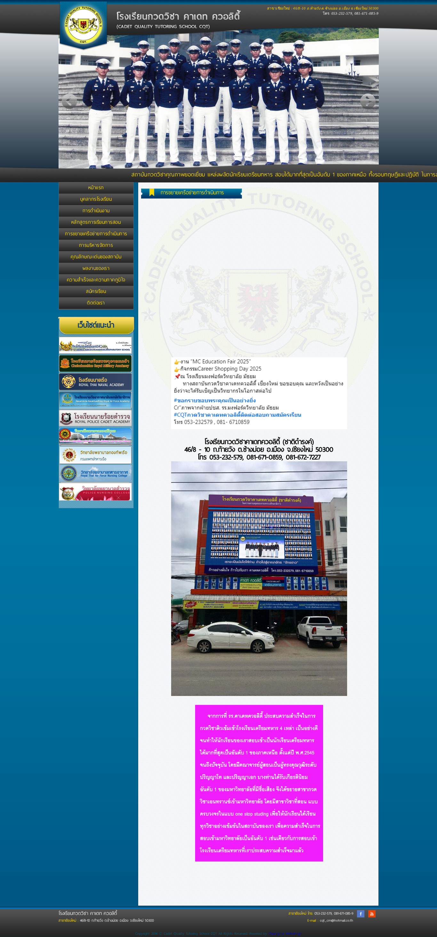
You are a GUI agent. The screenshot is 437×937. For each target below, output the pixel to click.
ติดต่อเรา (96, 303)
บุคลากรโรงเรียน (96, 199)
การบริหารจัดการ (96, 245)
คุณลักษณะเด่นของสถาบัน (96, 257)
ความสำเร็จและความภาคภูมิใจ (96, 280)
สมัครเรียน (96, 291)
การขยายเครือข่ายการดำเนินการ (96, 234)
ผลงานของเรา (96, 268)
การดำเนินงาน (96, 210)
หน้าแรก (96, 187)
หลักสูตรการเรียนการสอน (96, 222)
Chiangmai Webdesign (285, 933)
